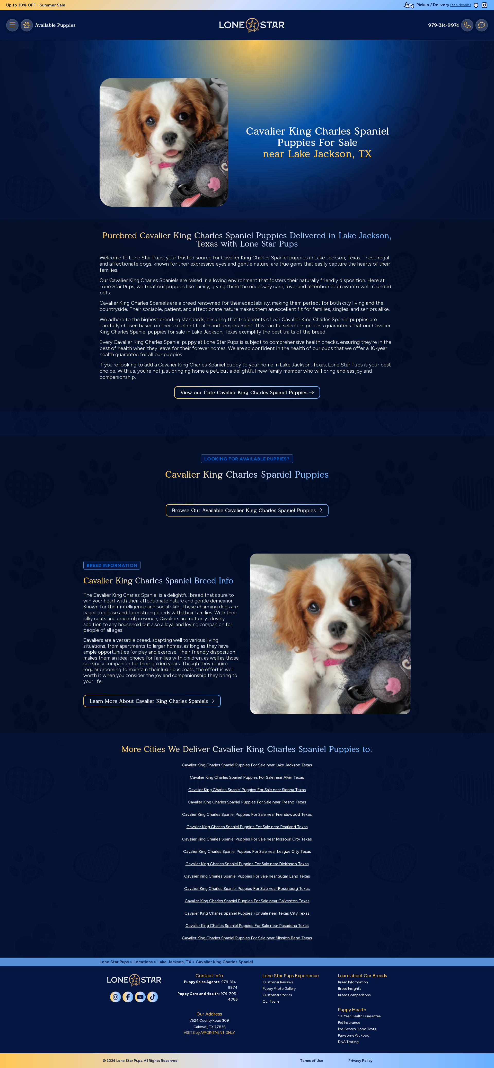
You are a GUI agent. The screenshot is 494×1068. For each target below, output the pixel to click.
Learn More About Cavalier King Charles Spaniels (149, 701)
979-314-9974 (443, 25)
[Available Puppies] (27, 25)
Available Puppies (55, 25)
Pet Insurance (349, 1022)
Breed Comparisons (354, 995)
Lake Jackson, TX (174, 961)
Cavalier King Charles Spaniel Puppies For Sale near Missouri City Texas (247, 839)
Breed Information (353, 982)
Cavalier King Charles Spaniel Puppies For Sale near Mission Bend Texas (247, 937)
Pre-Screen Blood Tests (357, 1029)
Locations (143, 961)
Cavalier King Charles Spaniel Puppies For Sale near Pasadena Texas (247, 925)
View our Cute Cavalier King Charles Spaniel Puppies (244, 392)
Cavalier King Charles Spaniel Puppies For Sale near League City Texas (247, 851)
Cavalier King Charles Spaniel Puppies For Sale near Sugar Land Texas (247, 876)
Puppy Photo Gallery (279, 988)
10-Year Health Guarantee (359, 1016)
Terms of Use (311, 1060)
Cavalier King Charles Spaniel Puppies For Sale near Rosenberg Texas (247, 888)
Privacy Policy (360, 1060)
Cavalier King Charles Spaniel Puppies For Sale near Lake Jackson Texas (247, 765)
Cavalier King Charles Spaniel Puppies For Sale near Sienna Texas (247, 789)
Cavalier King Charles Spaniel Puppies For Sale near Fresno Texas (247, 802)
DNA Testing (348, 1042)
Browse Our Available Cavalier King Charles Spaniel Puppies (244, 510)
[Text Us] (481, 25)
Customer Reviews (278, 982)
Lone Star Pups (114, 961)
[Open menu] (12, 25)
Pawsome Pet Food (353, 1035)
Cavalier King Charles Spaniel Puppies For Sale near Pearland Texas (247, 826)
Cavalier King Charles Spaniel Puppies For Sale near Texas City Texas (247, 913)
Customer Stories (277, 995)
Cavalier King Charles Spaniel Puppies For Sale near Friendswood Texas (247, 814)
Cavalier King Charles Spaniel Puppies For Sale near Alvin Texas (247, 777)
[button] (476, 5)
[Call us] (467, 25)
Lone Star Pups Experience (290, 975)
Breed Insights (349, 988)
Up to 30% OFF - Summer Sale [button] (35, 5)
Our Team (271, 1001)
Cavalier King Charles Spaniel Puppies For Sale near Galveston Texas (247, 900)
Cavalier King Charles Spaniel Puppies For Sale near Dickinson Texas (247, 863)
